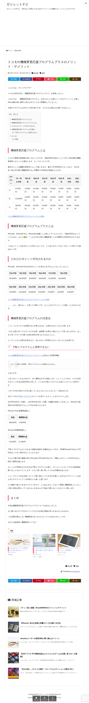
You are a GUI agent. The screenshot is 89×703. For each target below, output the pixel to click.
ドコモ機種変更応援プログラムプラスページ (25, 355)
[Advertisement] (44, 29)
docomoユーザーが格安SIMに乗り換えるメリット (40, 638)
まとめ (13, 136)
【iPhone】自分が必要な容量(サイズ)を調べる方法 (40, 623)
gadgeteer (76, 571)
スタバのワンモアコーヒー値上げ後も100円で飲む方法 (44, 550)
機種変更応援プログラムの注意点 (22, 129)
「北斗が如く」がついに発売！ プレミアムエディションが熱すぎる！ (47, 669)
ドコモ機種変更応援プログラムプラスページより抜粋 (28, 299)
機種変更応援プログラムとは (21, 119)
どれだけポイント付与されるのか (22, 126)
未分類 (19, 50)
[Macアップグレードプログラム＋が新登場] (69, 540)
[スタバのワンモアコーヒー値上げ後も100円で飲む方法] (44, 540)
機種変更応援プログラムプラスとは (23, 123)
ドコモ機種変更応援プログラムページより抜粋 (26, 216)
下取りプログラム (25, 396)
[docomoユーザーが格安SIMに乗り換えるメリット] (19, 540)
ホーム (10, 50)
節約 (43, 73)
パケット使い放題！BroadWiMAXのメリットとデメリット (43, 608)
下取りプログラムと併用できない (25, 132)
